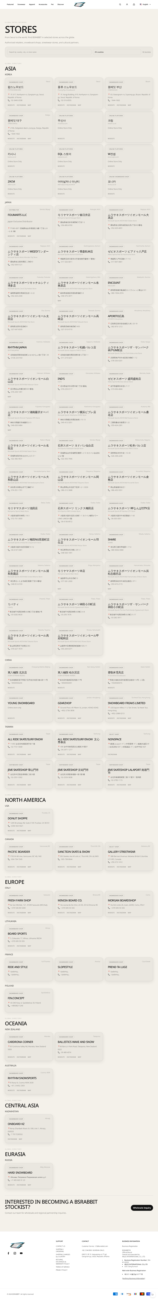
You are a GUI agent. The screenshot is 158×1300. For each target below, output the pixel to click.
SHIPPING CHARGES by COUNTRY (63, 1255)
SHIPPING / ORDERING (60, 1250)
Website (11, 105)
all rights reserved (27, 1294)
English (145, 4)
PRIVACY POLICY (61, 1270)
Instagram (21, 105)
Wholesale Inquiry (142, 1207)
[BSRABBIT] (79, 4)
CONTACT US (60, 1246)
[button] (134, 4)
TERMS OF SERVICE (62, 1267)
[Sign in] (127, 4)
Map (29, 105)
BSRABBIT (16, 1294)
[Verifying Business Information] (133, 1278)
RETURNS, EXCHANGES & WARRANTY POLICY (62, 1262)
